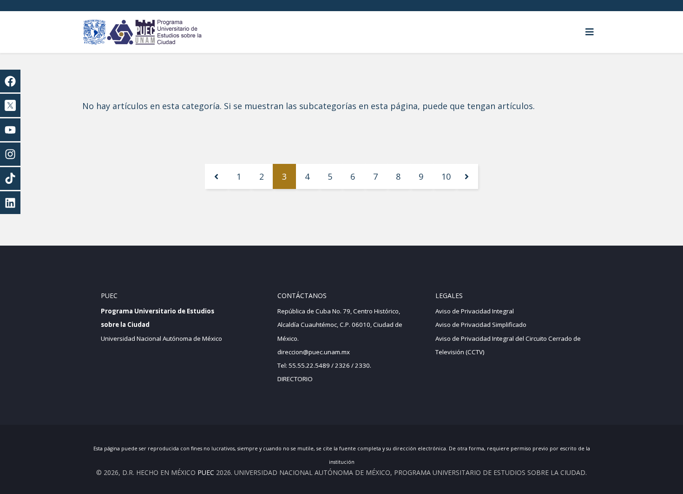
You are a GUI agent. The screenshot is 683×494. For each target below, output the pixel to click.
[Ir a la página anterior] (216, 176)
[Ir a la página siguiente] (466, 176)
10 (446, 176)
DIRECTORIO (295, 379)
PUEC (205, 472)
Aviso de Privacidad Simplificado (480, 324)
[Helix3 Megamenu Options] (589, 32)
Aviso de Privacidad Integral (474, 311)
